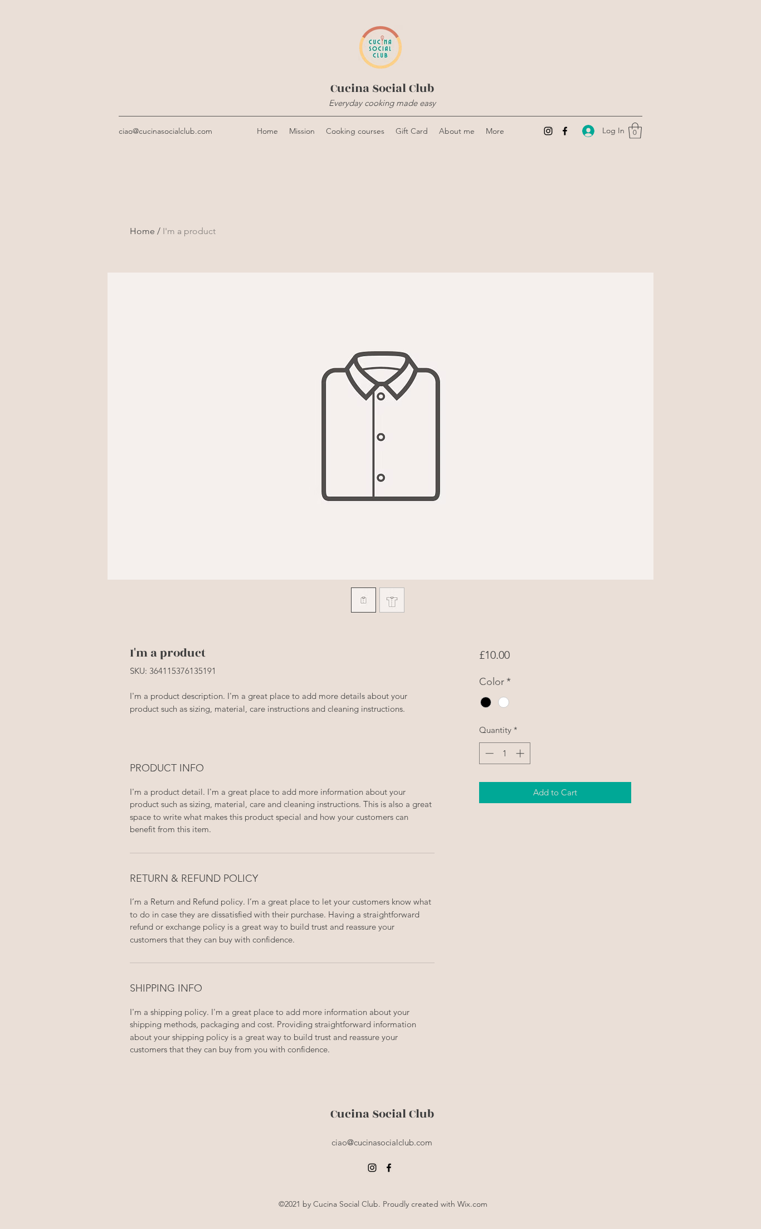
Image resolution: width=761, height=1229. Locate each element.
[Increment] (521, 753)
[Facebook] (564, 131)
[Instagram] (548, 131)
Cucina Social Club (382, 88)
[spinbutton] (504, 753)
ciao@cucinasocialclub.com (165, 131)
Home (142, 231)
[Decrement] (488, 753)
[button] (635, 131)
